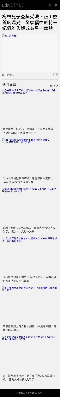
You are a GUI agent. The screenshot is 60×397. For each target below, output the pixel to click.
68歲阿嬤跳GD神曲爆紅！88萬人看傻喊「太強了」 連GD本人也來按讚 (29, 229)
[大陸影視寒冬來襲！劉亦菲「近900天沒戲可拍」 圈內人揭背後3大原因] (30, 354)
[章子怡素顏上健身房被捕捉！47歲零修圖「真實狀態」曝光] (30, 305)
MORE (53, 86)
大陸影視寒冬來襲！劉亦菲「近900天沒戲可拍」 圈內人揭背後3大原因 (29, 377)
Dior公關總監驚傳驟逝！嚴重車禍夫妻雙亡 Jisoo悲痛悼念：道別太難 (29, 180)
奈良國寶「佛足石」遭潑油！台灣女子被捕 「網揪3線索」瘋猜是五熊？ (29, 130)
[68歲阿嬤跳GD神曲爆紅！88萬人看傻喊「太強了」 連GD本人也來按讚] (30, 206)
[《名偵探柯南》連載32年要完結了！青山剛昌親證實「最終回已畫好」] (30, 255)
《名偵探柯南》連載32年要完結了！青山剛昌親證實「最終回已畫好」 (29, 278)
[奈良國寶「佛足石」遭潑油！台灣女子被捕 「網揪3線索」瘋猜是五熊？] (30, 107)
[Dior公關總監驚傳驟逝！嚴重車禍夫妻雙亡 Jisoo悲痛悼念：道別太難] (30, 157)
